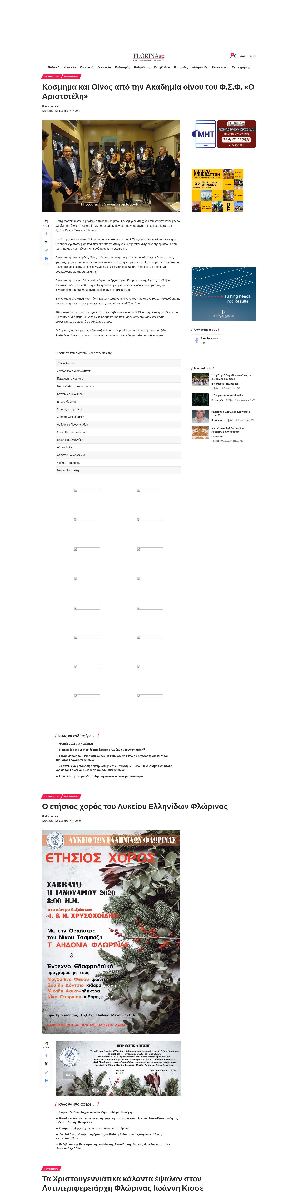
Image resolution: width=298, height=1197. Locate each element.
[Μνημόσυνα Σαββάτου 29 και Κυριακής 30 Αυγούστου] (200, 432)
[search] (236, 56)
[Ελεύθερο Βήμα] (149, 56)
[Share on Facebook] (46, 234)
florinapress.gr (50, 106)
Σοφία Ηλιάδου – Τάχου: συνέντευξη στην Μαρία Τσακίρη (95, 1112)
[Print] (46, 259)
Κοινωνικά (217, 420)
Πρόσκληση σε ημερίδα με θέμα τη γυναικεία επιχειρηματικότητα (101, 776)
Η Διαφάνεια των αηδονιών (227, 395)
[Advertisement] (103, 24)
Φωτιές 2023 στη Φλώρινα (76, 743)
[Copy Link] (46, 250)
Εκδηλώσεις (51, 76)
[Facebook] (207, 340)
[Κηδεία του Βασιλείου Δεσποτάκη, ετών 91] (200, 416)
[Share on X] (46, 242)
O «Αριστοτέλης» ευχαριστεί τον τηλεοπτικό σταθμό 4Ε (94, 1128)
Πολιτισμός (71, 76)
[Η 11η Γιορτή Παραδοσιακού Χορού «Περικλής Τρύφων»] (200, 379)
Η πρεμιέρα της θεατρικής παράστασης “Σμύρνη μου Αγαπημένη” (102, 749)
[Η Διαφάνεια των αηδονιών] (200, 399)
